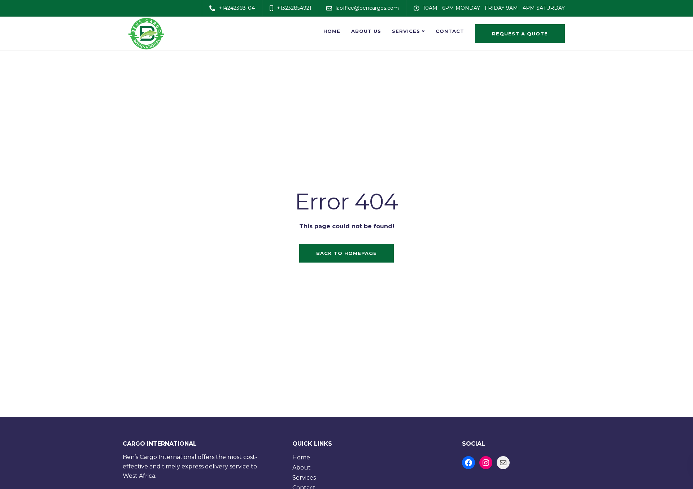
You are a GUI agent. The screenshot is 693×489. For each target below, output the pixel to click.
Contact (450, 31)
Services (406, 31)
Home (331, 31)
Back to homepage (346, 253)
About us (366, 31)
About (301, 467)
